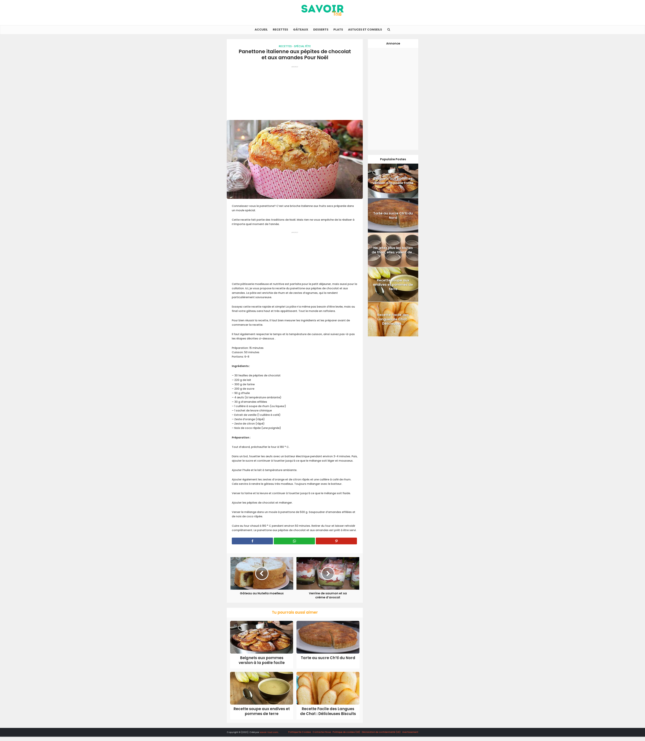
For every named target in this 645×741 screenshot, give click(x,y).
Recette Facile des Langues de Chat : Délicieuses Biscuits (328, 711)
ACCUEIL (261, 29)
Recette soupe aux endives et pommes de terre (261, 711)
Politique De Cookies (299, 732)
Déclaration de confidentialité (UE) (381, 732)
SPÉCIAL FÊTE (302, 46)
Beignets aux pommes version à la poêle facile (262, 660)
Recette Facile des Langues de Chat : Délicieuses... (393, 319)
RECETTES (280, 29)
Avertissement (410, 732)
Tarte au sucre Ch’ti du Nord (328, 657)
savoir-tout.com (269, 732)
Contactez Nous (322, 732)
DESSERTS (320, 29)
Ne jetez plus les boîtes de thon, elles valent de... (393, 250)
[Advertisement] (295, 91)
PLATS (338, 29)
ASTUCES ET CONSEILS (365, 29)
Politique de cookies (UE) (346, 732)
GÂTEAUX (300, 29)
